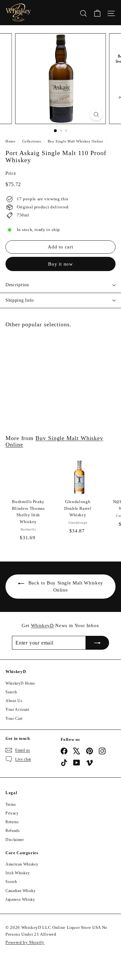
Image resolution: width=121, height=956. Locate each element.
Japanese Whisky (20, 899)
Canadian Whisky (20, 890)
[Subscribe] (97, 643)
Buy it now (60, 264)
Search (11, 692)
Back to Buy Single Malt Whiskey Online (65, 586)
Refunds (12, 830)
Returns (12, 822)
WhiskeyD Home (20, 683)
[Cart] (97, 12)
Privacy (12, 813)
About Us (13, 701)
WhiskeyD (42, 625)
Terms (10, 804)
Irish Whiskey (17, 873)
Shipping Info (19, 300)
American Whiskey (21, 864)
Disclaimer (14, 839)
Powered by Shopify (25, 942)
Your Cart (14, 718)
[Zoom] (96, 115)
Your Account (17, 709)
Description (17, 284)
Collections (31, 141)
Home (10, 141)
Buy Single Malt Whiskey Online (75, 141)
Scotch (11, 881)
